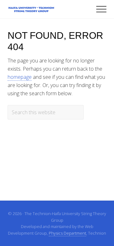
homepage (20, 76)
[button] (101, 9)
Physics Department (67, 233)
